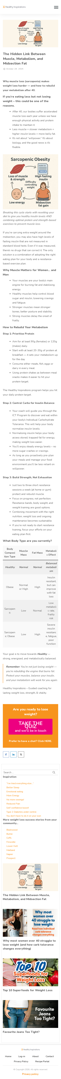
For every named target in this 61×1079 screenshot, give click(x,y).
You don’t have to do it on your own (23, 815)
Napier (9, 854)
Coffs (8, 837)
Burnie (9, 834)
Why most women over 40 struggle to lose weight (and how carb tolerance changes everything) (29, 945)
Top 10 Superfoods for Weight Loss (27, 990)
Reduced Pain (13, 803)
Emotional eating (14, 791)
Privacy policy (30, 1074)
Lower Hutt (12, 846)
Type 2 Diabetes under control (21, 811)
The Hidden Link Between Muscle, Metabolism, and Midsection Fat (24, 59)
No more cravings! (15, 799)
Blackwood (11, 829)
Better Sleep (12, 787)
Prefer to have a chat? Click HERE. (30, 741)
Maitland (10, 850)
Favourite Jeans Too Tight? (21, 1032)
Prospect (10, 858)
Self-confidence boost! (17, 807)
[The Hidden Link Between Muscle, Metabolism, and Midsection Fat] (30, 33)
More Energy (12, 795)
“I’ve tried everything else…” (20, 783)
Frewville (10, 842)
